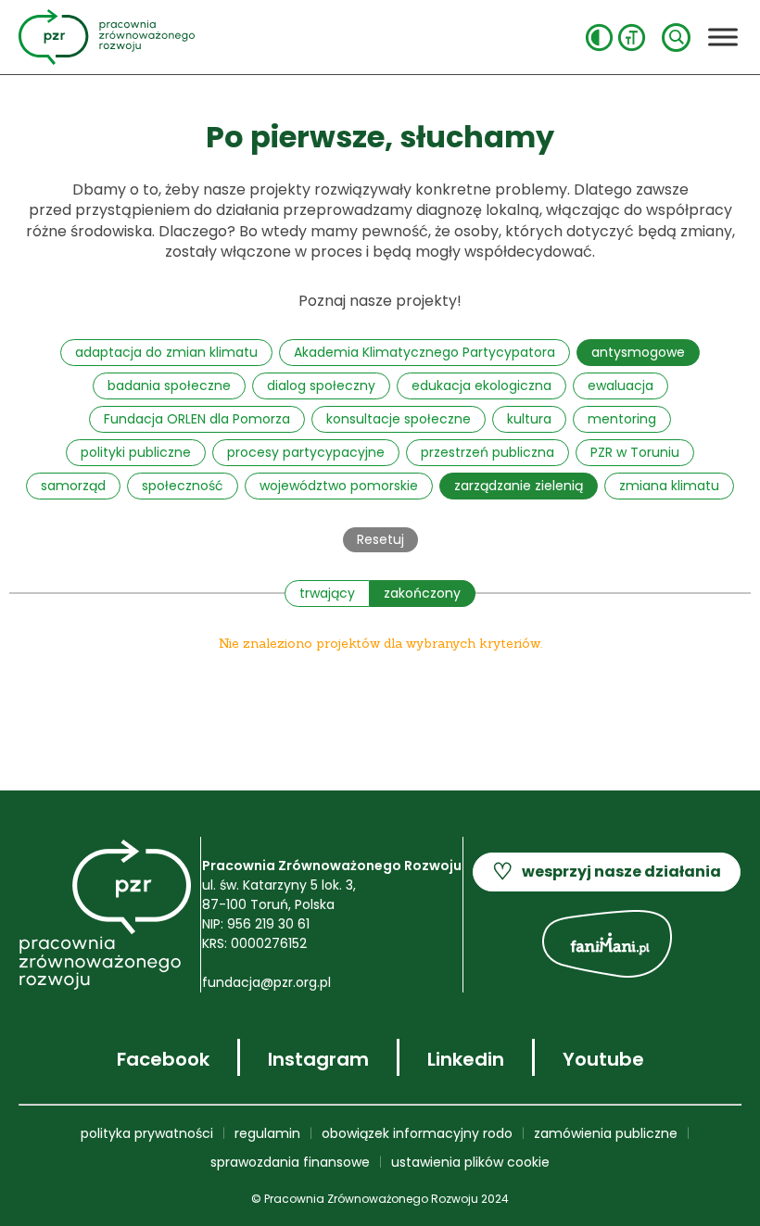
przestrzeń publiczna (487, 452)
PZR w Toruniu (634, 452)
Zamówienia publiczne (606, 1133)
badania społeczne (169, 385)
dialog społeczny (321, 385)
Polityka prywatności (147, 1133)
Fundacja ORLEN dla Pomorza (197, 419)
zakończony (422, 593)
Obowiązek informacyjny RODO (417, 1133)
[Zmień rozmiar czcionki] (631, 37)
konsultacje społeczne (398, 419)
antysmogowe (638, 352)
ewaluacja (620, 385)
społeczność (182, 485)
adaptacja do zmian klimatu (166, 352)
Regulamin (267, 1133)
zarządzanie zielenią (518, 485)
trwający (327, 593)
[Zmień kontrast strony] (599, 37)
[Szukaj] (676, 37)
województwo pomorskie (339, 485)
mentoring (622, 419)
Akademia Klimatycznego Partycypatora (424, 352)
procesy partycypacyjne (306, 452)
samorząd (73, 485)
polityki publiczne (136, 452)
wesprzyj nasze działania (606, 871)
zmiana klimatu (669, 485)
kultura (529, 419)
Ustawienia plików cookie (470, 1162)
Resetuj (380, 539)
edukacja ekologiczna (481, 385)
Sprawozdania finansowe (290, 1162)
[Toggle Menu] (723, 36)
